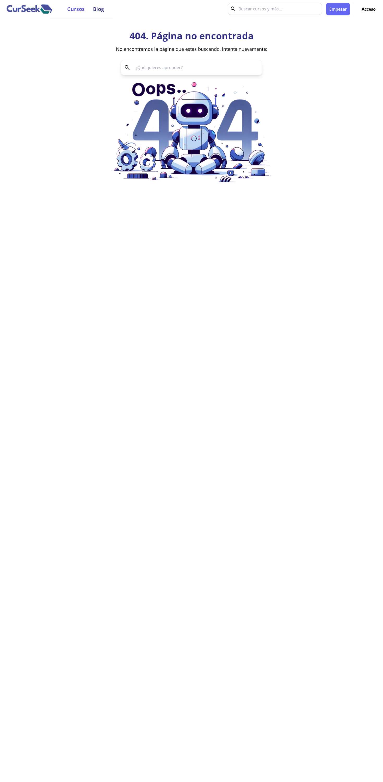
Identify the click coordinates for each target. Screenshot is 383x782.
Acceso (369, 9)
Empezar (338, 9)
